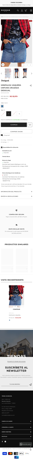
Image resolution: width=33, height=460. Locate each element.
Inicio (2, 16)
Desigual (11, 313)
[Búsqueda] (18, 10)
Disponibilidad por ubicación (10, 147)
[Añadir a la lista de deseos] (30, 125)
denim (9, 320)
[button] (27, 65)
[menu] (31, 10)
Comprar (13, 125)
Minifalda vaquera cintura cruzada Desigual (14, 315)
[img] (4, 93)
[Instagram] (5, 441)
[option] (16, 43)
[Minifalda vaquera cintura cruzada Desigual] (16, 296)
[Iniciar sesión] (22, 10)
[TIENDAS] (16, 343)
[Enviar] (30, 384)
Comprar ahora (16, 131)
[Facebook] (2, 441)
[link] (16, 213)
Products (7, 16)
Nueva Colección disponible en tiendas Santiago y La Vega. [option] (17, 4)
